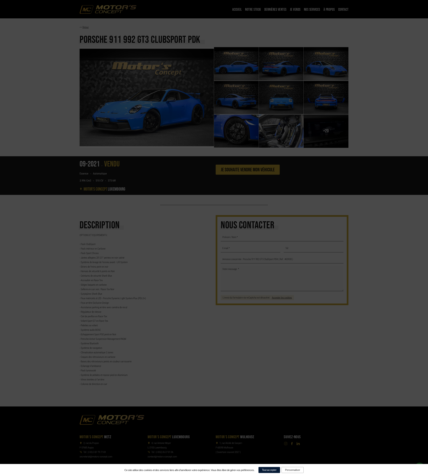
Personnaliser (292, 469)
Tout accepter (269, 469)
